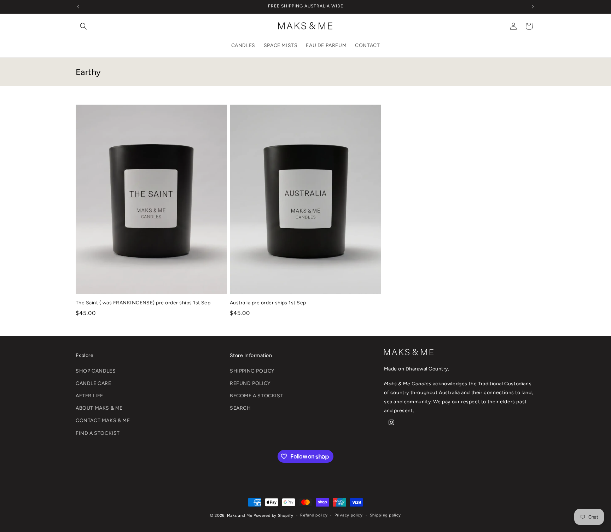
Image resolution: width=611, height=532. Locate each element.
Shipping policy (385, 515)
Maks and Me (239, 515)
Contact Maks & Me (103, 421)
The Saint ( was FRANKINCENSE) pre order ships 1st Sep (143, 303)
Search (240, 408)
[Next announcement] (533, 6)
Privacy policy (348, 515)
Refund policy (313, 515)
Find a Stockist (98, 433)
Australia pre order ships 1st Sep (268, 303)
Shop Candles (96, 371)
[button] (83, 26)
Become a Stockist (256, 396)
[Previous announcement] (78, 6)
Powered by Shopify (273, 515)
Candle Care (93, 383)
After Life (89, 396)
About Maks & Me (99, 408)
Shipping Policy (252, 371)
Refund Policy (250, 383)
